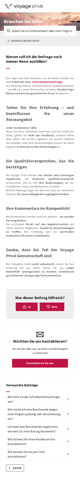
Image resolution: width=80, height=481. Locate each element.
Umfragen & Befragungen (25, 40)
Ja (29, 307)
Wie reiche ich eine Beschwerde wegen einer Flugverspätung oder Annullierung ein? (34, 414)
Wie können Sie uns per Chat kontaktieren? (26, 454)
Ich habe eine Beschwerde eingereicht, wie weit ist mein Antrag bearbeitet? (33, 429)
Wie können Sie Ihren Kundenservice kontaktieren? (31, 441)
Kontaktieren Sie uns (40, 363)
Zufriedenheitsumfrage (47, 82)
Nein (54, 307)
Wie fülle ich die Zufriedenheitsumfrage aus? (34, 399)
